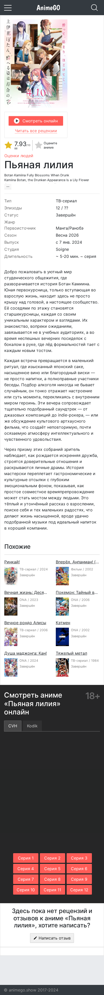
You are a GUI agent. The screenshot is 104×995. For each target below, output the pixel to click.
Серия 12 (79, 889)
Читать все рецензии (36, 130)
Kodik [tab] (32, 725)
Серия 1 (26, 858)
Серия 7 (26, 879)
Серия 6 (79, 868)
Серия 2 (52, 858)
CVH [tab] (12, 725)
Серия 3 (79, 858)
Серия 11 (52, 889)
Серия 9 (79, 879)
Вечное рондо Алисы (25, 622)
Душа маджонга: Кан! (25, 653)
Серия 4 (25, 868)
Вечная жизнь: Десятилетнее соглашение (45, 592)
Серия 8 (52, 879)
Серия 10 (26, 889)
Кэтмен (63, 622)
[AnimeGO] (48, 8)
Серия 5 (52, 868)
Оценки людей (18, 155)
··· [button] (7, 186)
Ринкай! (12, 561)
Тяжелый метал (71, 653)
